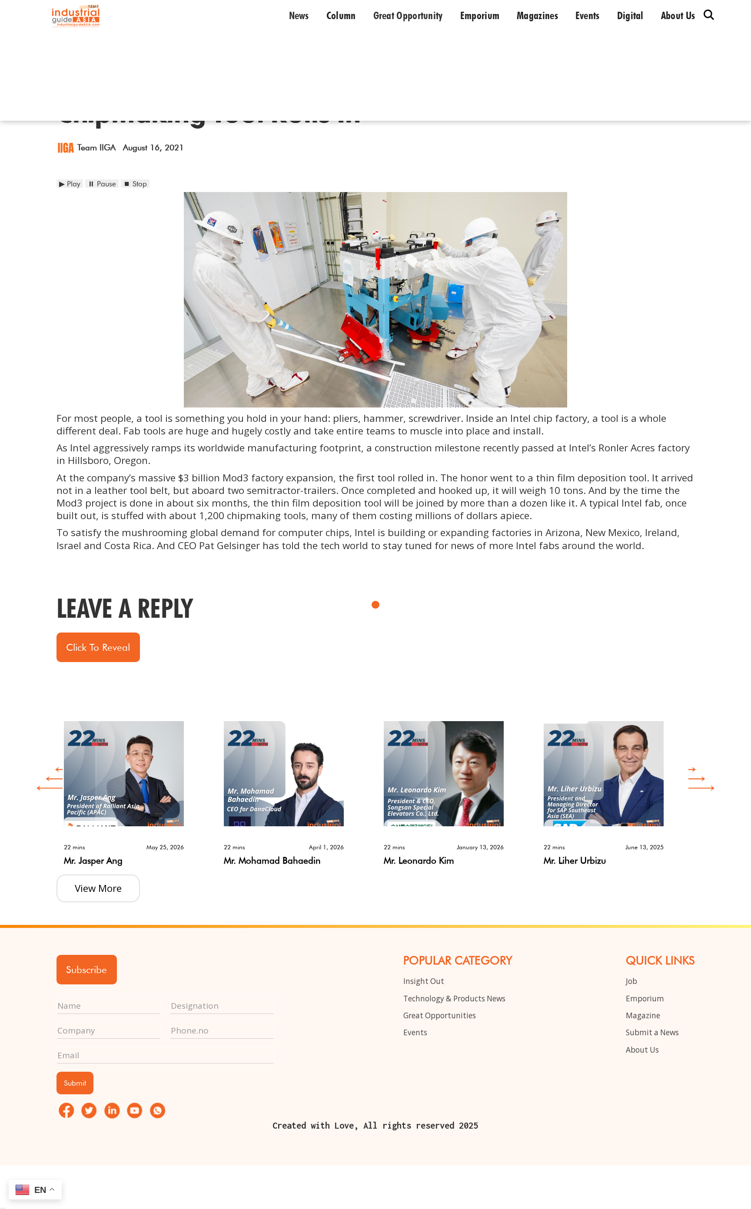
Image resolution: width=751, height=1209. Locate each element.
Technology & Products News (454, 999)
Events (587, 15)
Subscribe (86, 969)
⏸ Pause (102, 183)
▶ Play (69, 183)
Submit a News (652, 1032)
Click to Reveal (98, 647)
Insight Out (423, 981)
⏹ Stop (135, 183)
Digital (630, 15)
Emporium (479, 15)
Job (631, 981)
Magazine (643, 1015)
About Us (642, 1050)
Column (341, 15)
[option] (136, 786)
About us (678, 15)
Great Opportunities (439, 1015)
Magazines (537, 15)
